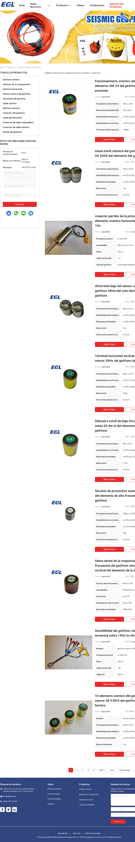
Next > (102, 770)
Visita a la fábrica (53, 794)
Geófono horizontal (12, 89)
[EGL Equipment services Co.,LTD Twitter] (8, 809)
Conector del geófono (14, 113)
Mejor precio (109, 139)
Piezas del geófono (12, 132)
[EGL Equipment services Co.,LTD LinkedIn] (14, 809)
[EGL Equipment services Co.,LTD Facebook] (2, 809)
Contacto (19, 204)
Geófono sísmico (11, 79)
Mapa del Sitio (63, 833)
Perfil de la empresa (54, 789)
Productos (11, 67)
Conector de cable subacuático (18, 122)
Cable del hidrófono (12, 117)
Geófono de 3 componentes (16, 84)
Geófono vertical (11, 108)
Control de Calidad (54, 799)
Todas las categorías (87, 805)
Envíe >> (118, 822)
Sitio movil (76, 833)
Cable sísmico (10, 103)
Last (112, 770)
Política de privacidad (92, 833)
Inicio (2, 67)
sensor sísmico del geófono (17, 94)
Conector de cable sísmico (16, 127)
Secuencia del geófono (14, 98)
